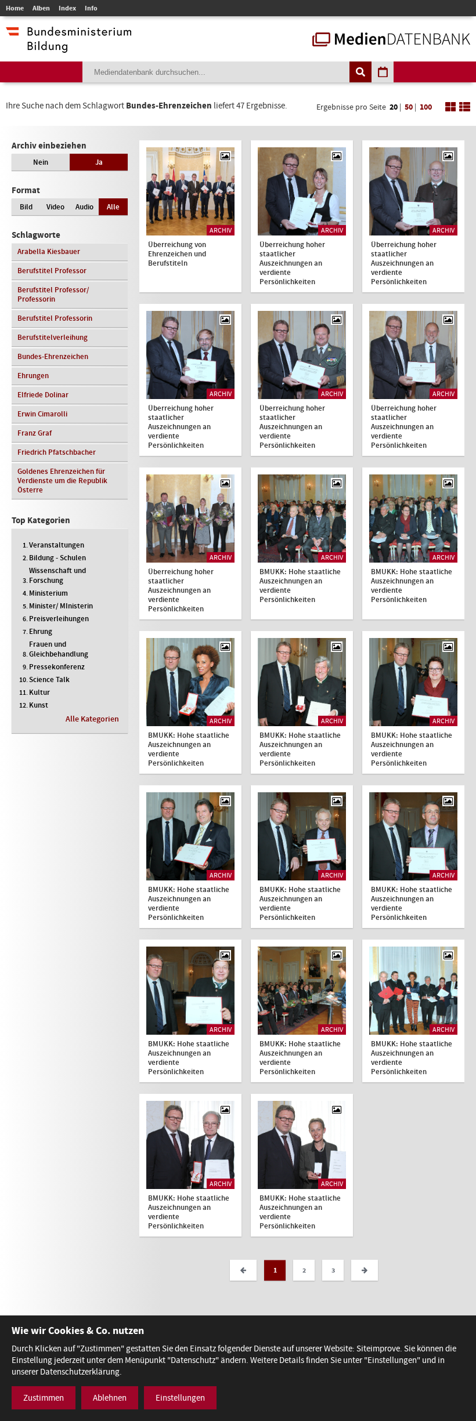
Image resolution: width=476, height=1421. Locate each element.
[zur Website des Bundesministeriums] (68, 47)
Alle (113, 207)
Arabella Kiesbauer (48, 251)
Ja (99, 162)
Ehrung (40, 631)
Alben (41, 8)
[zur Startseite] (391, 40)
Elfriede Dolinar (42, 395)
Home (15, 8)
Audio (84, 207)
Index (67, 8)
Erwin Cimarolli (42, 414)
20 (394, 107)
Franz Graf (34, 433)
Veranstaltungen (56, 545)
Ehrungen (33, 375)
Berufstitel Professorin (54, 318)
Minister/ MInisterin (61, 606)
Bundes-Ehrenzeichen (52, 356)
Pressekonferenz (57, 667)
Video (55, 207)
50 (409, 107)
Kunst (38, 705)
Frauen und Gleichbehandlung (58, 649)
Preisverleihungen (59, 619)
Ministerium (48, 593)
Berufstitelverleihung (52, 337)
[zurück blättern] (243, 1270)
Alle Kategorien (92, 718)
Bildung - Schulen (57, 558)
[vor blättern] (364, 1270)
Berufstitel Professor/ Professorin (53, 294)
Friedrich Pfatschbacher (56, 452)
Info (91, 8)
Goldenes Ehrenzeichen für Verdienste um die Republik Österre (62, 480)
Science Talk (49, 679)
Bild (26, 207)
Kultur (39, 692)
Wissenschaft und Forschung (57, 575)
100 (426, 107)
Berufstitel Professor (51, 271)
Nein (40, 162)
